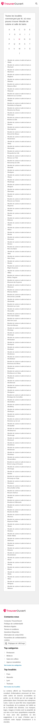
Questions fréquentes (11, 632)
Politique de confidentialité (13, 624)
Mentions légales (10, 626)
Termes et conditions (11, 629)
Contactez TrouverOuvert (13, 621)
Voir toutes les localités (12, 687)
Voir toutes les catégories (13, 665)
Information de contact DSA (14, 635)
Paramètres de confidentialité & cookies (15, 639)
